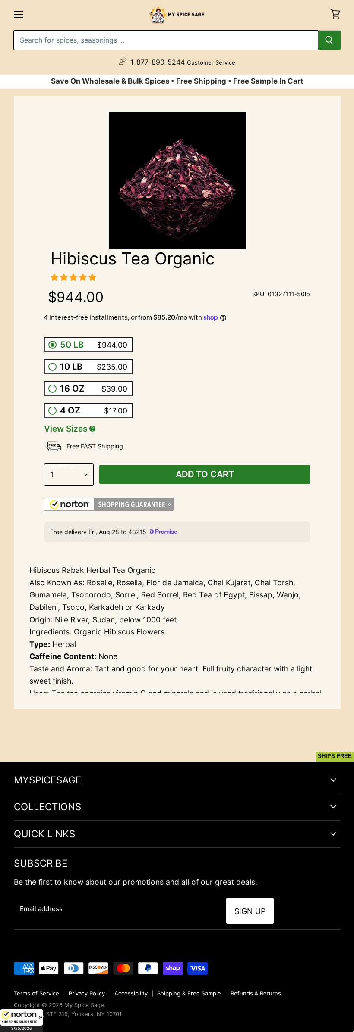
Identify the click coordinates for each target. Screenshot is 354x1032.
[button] (21, 1020)
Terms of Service (36, 993)
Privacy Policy (87, 993)
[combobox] (165, 40)
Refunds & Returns (256, 993)
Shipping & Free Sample (189, 993)
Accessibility (131, 993)
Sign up (250, 911)
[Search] (329, 40)
